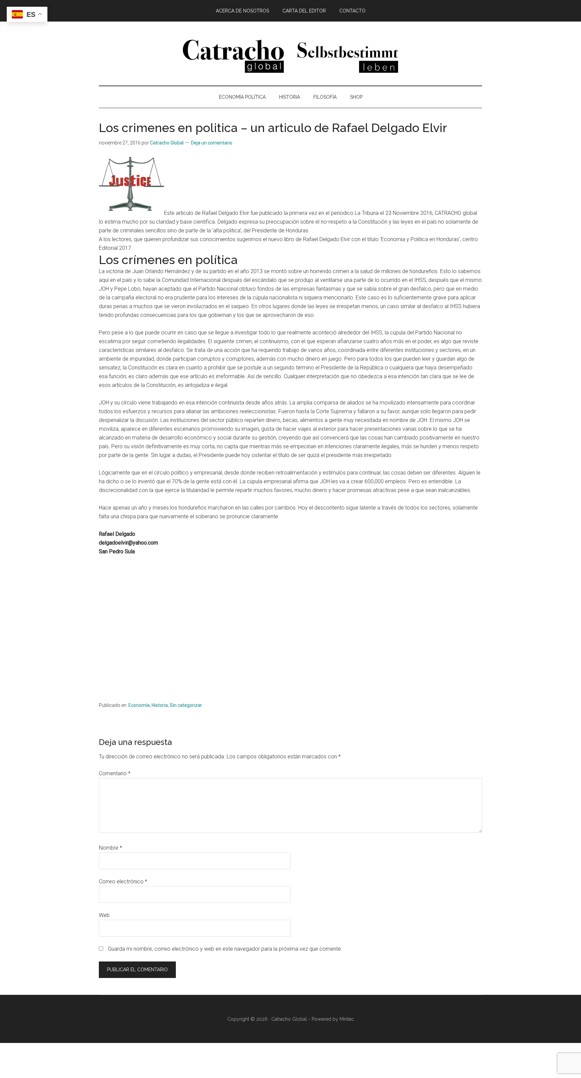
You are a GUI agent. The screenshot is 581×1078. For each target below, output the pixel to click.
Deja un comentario (211, 142)
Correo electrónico (123, 881)
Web (104, 915)
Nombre (110, 848)
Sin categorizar (186, 705)
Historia (160, 705)
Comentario (114, 773)
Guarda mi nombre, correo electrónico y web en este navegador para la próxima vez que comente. (225, 949)
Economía (139, 705)
